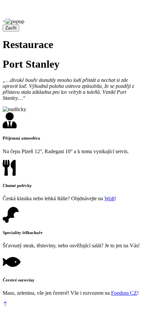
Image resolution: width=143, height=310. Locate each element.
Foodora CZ (124, 293)
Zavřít (11, 28)
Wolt (109, 198)
